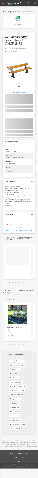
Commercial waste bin (16, 395)
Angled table (22, 386)
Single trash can (14, 411)
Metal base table (14, 407)
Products (18, 24)
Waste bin (12, 386)
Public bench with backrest (17, 424)
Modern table (20, 365)
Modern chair (20, 361)
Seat (11, 361)
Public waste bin (14, 416)
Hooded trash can (15, 428)
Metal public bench (15, 399)
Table (11, 365)
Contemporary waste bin (17, 390)
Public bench (13, 374)
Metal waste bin (14, 403)
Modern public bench (16, 382)
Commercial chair (15, 369)
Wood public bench (15, 420)
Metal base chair (14, 378)
